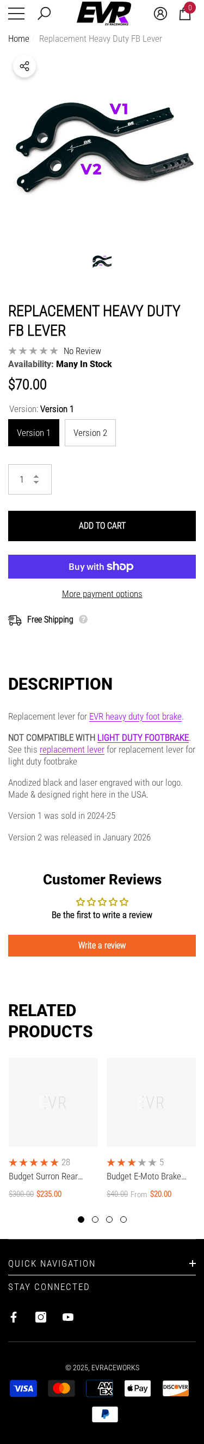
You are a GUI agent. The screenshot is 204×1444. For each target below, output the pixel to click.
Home (18, 38)
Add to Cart (102, 526)
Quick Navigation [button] (52, 1263)
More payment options (102, 593)
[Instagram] (40, 1317)
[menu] (16, 13)
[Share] (24, 66)
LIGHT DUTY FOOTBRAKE (143, 737)
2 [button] (95, 1219)
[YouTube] (68, 1317)
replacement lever (72, 749)
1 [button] (81, 1219)
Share (24, 66)
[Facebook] (13, 1317)
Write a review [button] (102, 945)
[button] (44, 13)
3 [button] (109, 1219)
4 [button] (123, 1219)
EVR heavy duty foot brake (135, 716)
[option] (102, 143)
